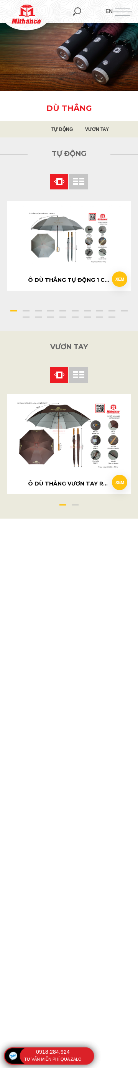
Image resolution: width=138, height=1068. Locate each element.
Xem (119, 279)
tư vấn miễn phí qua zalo (53, 1059)
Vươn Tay (97, 129)
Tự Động (62, 129)
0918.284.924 (53, 1052)
